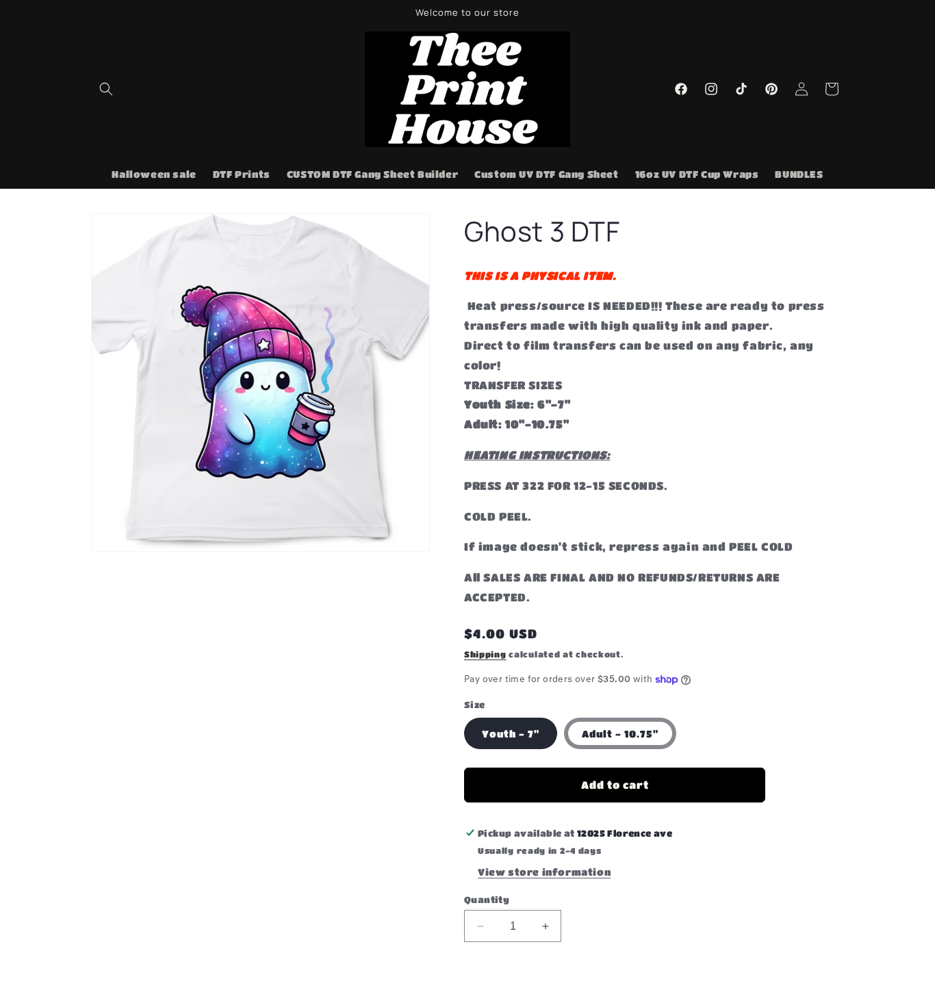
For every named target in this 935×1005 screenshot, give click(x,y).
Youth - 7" (510, 733)
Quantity (486, 899)
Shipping (485, 654)
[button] (106, 89)
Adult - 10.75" (620, 733)
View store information (544, 871)
